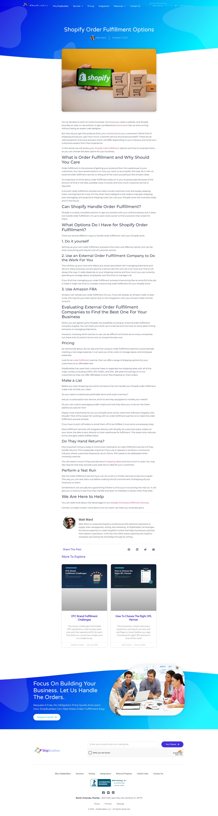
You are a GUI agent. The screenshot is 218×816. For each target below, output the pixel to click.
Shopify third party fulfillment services (130, 502)
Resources (118, 6)
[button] (129, 549)
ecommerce (121, 125)
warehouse (112, 133)
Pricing (91, 6)
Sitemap (120, 803)
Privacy (108, 803)
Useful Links (142, 773)
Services (76, 6)
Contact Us (135, 6)
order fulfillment (81, 360)
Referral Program (124, 773)
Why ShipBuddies (60, 6)
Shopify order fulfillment (107, 148)
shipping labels (114, 461)
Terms (97, 803)
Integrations (104, 6)
